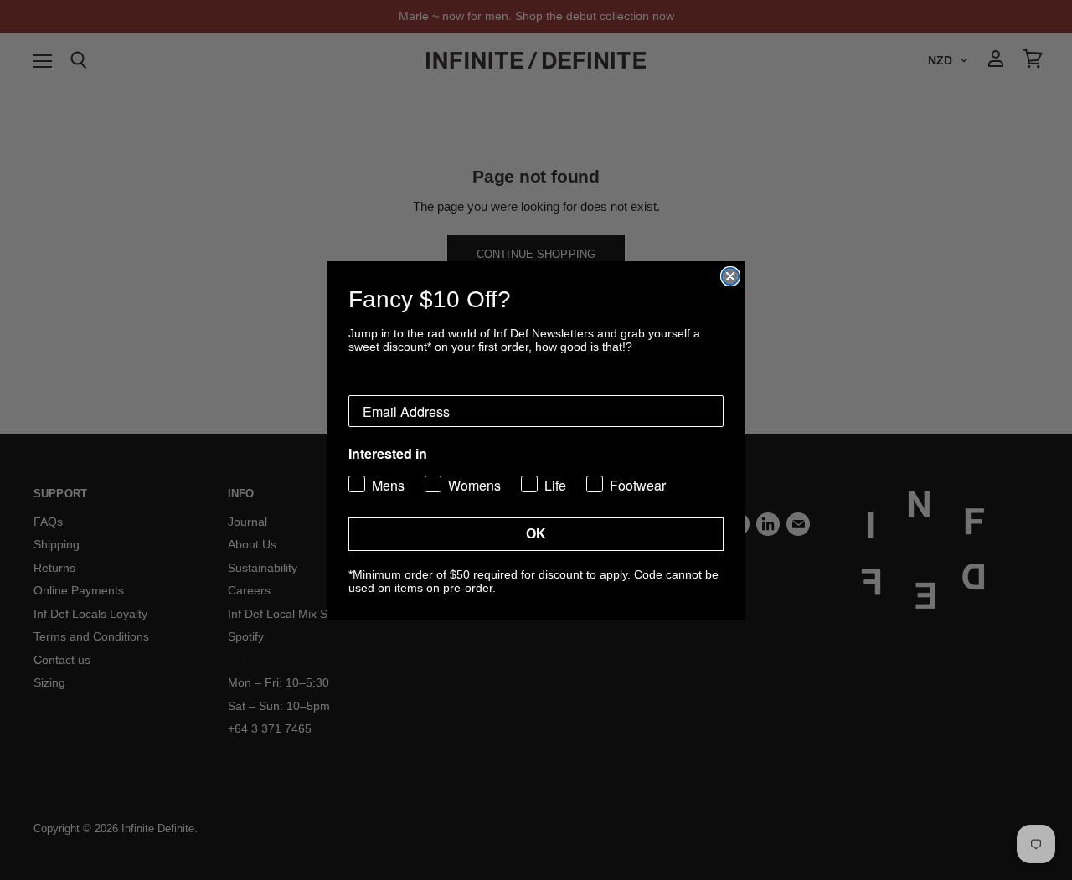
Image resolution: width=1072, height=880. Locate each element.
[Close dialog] (730, 276)
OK (536, 534)
